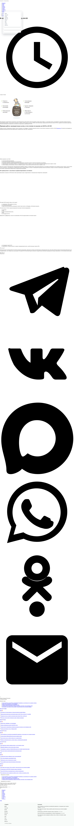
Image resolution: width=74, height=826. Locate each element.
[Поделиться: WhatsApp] (37, 548)
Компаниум (59, 128)
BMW (3, 4)
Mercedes (3, 3)
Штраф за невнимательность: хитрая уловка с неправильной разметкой (14, 739)
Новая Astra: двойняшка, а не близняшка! (9, 703)
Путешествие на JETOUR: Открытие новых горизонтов (11, 769)
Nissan (4, 719)
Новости (1, 763)
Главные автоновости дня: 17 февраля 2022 (9, 728)
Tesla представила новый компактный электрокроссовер (11, 750)
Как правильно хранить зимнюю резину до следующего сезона (12, 745)
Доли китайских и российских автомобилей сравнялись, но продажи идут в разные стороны (19, 702)
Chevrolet (4, 9)
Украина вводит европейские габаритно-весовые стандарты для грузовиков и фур (17, 705)
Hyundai (1, 730)
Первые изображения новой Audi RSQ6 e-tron (10, 704)
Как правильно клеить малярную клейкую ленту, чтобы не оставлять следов (15, 772)
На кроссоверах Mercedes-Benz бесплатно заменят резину (11, 736)
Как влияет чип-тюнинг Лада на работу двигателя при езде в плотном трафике (16, 706)
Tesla (3, 5)
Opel (3, 10)
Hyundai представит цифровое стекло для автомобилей (11, 756)
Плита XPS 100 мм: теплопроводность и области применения (12, 771)
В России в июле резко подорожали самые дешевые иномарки (12, 717)
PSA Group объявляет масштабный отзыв (8, 758)
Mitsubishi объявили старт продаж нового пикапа (10, 747)
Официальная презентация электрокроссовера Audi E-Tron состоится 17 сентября (16, 714)
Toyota (5, 730)
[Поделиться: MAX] (37, 475)
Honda (3, 8)
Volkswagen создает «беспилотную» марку (8, 760)
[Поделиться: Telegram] (37, 327)
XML (1, 800)
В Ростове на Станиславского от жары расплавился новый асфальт (13, 712)
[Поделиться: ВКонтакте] (37, 401)
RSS (1, 710)
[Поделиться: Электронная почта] (37, 696)
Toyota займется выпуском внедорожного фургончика (11, 761)
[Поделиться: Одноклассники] (37, 622)
